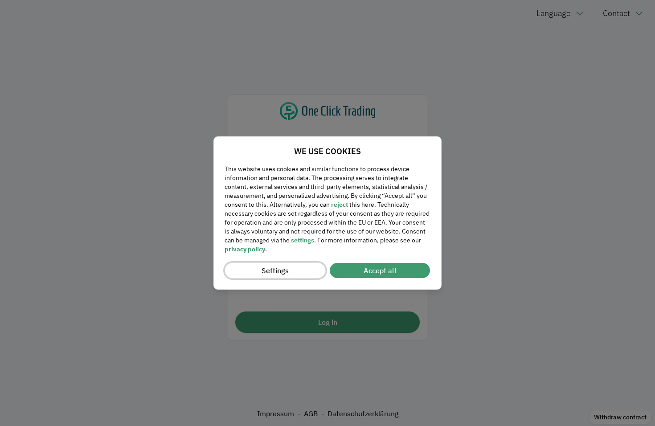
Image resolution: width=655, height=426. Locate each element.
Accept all (380, 270)
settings (302, 240)
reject (339, 205)
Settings (275, 270)
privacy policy (245, 249)
